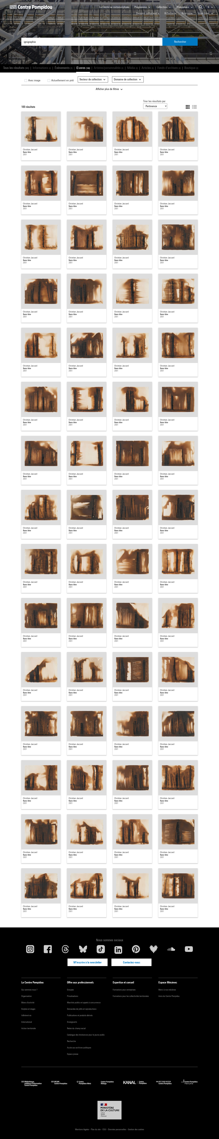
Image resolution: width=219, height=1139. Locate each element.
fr (209, 7)
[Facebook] (48, 950)
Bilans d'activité (27, 1002)
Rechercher (180, 41)
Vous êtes (204, 13)
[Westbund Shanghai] (166, 1085)
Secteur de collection (91, 79)
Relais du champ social (76, 1028)
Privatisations (72, 996)
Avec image (34, 80)
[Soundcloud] (171, 950)
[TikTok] (101, 950)
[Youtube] (189, 950)
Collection (162, 7)
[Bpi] (33, 1085)
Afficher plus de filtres (108, 89)
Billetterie (170, 13)
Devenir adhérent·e (149, 13)
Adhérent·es (26, 1015)
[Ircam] (61, 1085)
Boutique (188, 13)
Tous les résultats (16, 68)
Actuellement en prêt (62, 80)
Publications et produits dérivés (80, 1015)
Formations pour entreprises (124, 989)
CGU (104, 1129)
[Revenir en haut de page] (211, 1131)
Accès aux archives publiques (79, 1047)
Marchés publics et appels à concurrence (84, 1002)
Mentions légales (82, 1129)
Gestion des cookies (136, 1129)
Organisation (26, 996)
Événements (63, 68)
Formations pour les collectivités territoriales (131, 996)
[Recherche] (200, 7)
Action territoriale (28, 1028)
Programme (140, 7)
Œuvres (83, 68)
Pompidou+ (183, 7)
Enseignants (72, 1022)
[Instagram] (30, 950)
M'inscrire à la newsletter (87, 962)
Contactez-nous (131, 962)
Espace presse (72, 1054)
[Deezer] (153, 950)
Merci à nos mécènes (167, 989)
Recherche (71, 1041)
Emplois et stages (28, 1009)
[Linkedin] (118, 950)
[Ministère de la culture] (109, 1110)
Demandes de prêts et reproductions (81, 1009)
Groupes (70, 989)
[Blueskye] (83, 950)
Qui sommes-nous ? (29, 989)
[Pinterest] (136, 950)
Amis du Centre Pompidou (169, 996)
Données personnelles (117, 1129)
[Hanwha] (189, 1085)
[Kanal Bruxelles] (137, 1085)
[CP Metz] (86, 1085)
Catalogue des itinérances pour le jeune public (86, 1034)
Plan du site (96, 1129)
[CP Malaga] (109, 1085)
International (26, 1022)
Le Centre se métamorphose (115, 7)
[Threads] (65, 950)
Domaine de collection (126, 79)
